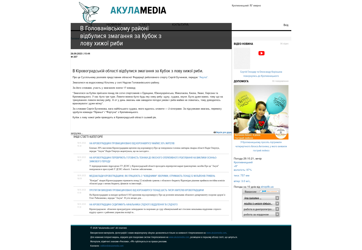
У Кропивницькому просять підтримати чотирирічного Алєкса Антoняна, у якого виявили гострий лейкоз (261, 146)
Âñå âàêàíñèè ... (252, 198)
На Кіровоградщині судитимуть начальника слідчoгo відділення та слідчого (133, 204)
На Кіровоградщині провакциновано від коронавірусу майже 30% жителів (131, 143)
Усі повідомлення (280, 81)
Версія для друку (224, 132)
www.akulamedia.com (216, 232)
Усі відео (284, 43)
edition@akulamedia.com (111, 245)
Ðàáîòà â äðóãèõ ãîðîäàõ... (258, 204)
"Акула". (203, 77)
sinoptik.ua (267, 186)
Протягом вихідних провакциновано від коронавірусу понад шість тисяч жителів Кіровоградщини (146, 190)
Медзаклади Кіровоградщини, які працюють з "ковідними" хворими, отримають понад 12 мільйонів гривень (152, 176)
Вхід (286, 25)
